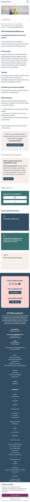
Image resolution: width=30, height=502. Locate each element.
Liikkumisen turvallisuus (15, 363)
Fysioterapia (15, 400)
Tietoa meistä (15, 376)
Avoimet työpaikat (15, 396)
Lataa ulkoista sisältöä (14, 145)
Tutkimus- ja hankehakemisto (15, 454)
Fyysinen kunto (5, 19)
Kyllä (15, 197)
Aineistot (15, 370)
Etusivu (3, 24)
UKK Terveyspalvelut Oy (15, 459)
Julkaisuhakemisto (15, 409)
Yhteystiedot (15, 476)
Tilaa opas (7, 179)
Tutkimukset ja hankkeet (15, 374)
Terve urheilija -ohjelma (15, 448)
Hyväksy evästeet (15, 495)
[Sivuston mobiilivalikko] (27, 2)
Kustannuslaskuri (15, 417)
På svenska (15, 383)
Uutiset (15, 461)
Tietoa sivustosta (15, 452)
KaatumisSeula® (15, 413)
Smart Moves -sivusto (15, 440)
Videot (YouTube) (15, 472)
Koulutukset (15, 372)
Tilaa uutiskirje (14, 292)
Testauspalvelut (15, 450)
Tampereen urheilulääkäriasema (15, 444)
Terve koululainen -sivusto (15, 446)
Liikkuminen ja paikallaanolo (15, 359)
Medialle (15, 428)
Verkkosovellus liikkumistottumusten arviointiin (15, 469)
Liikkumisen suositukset (15, 421)
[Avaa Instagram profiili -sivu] (13, 283)
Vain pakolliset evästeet (15, 499)
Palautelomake (15, 435)
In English (15, 381)
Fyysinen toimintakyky (15, 357)
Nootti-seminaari (15, 432)
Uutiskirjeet (15, 463)
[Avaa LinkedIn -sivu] (16, 283)
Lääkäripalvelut (15, 423)
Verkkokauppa (15, 467)
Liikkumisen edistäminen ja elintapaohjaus (15, 365)
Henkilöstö (15, 405)
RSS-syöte (15, 302)
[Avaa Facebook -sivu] (10, 283)
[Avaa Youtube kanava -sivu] (19, 283)
